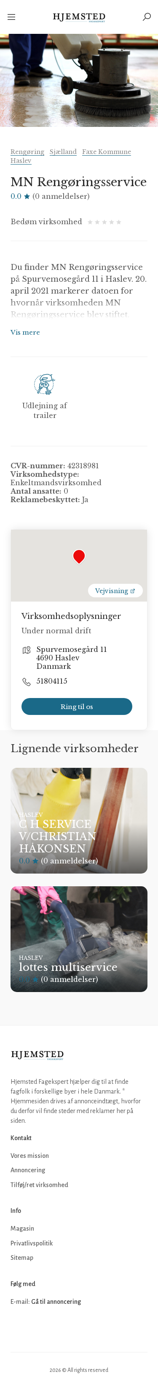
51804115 (51, 681)
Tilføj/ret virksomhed (39, 1185)
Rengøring (27, 152)
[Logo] (79, 16)
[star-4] (112, 221)
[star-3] (105, 221)
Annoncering (28, 1170)
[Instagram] (36, 1327)
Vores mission (30, 1155)
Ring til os (77, 707)
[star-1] (91, 221)
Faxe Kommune (106, 152)
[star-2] (98, 221)
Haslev (21, 161)
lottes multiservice (68, 967)
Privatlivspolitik (32, 1243)
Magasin (22, 1228)
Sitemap (22, 1257)
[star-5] (118, 221)
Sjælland (63, 152)
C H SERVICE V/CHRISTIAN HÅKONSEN (57, 836)
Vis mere (25, 332)
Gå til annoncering (56, 1301)
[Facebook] (18, 1327)
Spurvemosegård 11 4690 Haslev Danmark (71, 658)
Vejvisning (112, 591)
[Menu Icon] (14, 17)
